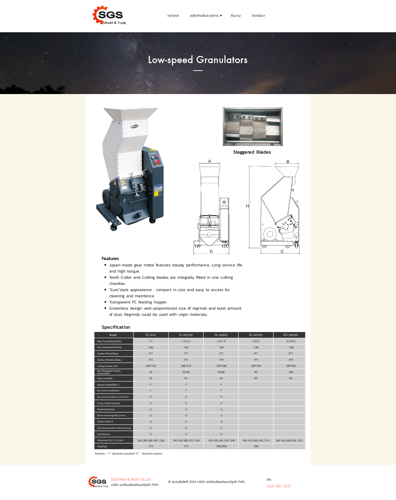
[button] (204, 15)
